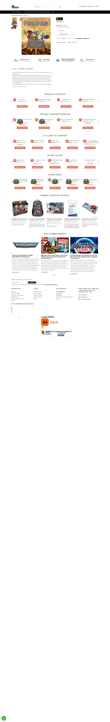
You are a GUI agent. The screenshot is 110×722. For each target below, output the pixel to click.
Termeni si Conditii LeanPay (17, 298)
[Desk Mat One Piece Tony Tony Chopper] (90, 208)
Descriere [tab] (14, 69)
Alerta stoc (64, 34)
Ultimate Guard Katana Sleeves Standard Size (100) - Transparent (55, 180)
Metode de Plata (37, 291)
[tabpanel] (36, 36)
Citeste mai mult (15, 272)
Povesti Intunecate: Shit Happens (88, 119)
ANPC (35, 298)
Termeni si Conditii (15, 293)
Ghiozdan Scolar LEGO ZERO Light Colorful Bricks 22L (42, 219)
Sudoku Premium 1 (20, 160)
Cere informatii (73, 42)
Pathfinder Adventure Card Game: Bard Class (23, 219)
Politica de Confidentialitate (51, 284)
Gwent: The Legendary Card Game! (44, 119)
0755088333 (83, 295)
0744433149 (83, 297)
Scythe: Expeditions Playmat (88, 99)
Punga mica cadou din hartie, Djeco (37, 160)
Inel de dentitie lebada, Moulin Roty (55, 160)
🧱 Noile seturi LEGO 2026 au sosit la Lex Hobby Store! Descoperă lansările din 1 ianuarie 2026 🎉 (54, 256)
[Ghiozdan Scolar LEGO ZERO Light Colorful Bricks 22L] (37, 208)
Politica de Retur (37, 293)
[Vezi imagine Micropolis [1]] (14, 26)
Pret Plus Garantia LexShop (42, 12)
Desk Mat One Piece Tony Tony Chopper (92, 219)
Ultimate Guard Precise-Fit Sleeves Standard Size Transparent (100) (37, 180)
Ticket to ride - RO (19, 140)
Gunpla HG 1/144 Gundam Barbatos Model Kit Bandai (60, 219)
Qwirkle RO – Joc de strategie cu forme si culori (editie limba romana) (90, 141)
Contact (13, 300)
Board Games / (19, 15)
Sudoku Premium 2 (72, 160)
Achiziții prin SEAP (28, 12)
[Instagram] (11, 312)
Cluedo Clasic (66, 99)
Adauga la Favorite (61, 42)
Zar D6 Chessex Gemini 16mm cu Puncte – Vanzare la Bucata (20, 180)
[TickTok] (11, 310)
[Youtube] (11, 308)
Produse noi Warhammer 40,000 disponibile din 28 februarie (22, 256)
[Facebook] (11, 306)
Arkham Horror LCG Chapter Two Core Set (22, 120)
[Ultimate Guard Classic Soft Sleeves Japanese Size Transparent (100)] (72, 208)
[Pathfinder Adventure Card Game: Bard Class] (20, 208)
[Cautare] (60, 7)
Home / (13, 15)
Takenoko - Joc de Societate (44, 99)
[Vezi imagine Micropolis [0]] (14, 21)
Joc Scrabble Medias (90, 160)
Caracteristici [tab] (22, 68)
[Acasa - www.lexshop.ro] (18, 6)
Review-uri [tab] (29, 68)
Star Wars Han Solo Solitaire (66, 119)
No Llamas (22, 99)
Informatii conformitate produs (19, 86)
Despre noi (13, 291)
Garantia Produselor (38, 295)
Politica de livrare (15, 297)
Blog (53, 12)
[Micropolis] (36, 36)
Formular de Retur (38, 297)
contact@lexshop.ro (85, 299)
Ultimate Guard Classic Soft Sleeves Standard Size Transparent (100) (72, 180)
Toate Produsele (16, 12)
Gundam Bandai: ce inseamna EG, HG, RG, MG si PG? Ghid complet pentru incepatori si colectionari (83, 256)
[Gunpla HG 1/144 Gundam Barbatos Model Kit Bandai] (55, 208)
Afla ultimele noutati (55, 233)
